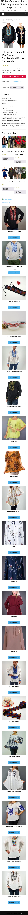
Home (3, 19)
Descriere (6, 87)
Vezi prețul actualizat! (13, 76)
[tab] (6, 87)
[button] (26, 14)
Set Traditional (9, 19)
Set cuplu (15, 19)
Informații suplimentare (16, 87)
